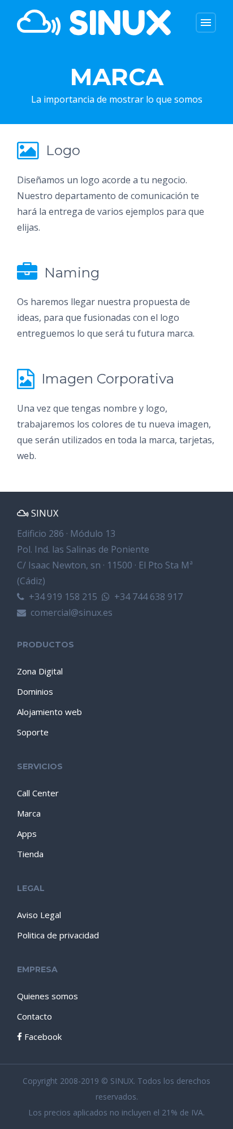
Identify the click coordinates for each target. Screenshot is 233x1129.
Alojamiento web (49, 711)
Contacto (34, 1016)
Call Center (38, 793)
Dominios (35, 691)
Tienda (30, 853)
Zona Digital (40, 671)
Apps (27, 833)
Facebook (42, 1036)
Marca (29, 813)
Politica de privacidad (58, 935)
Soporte (33, 732)
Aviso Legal (39, 914)
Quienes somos (47, 996)
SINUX (116, 22)
